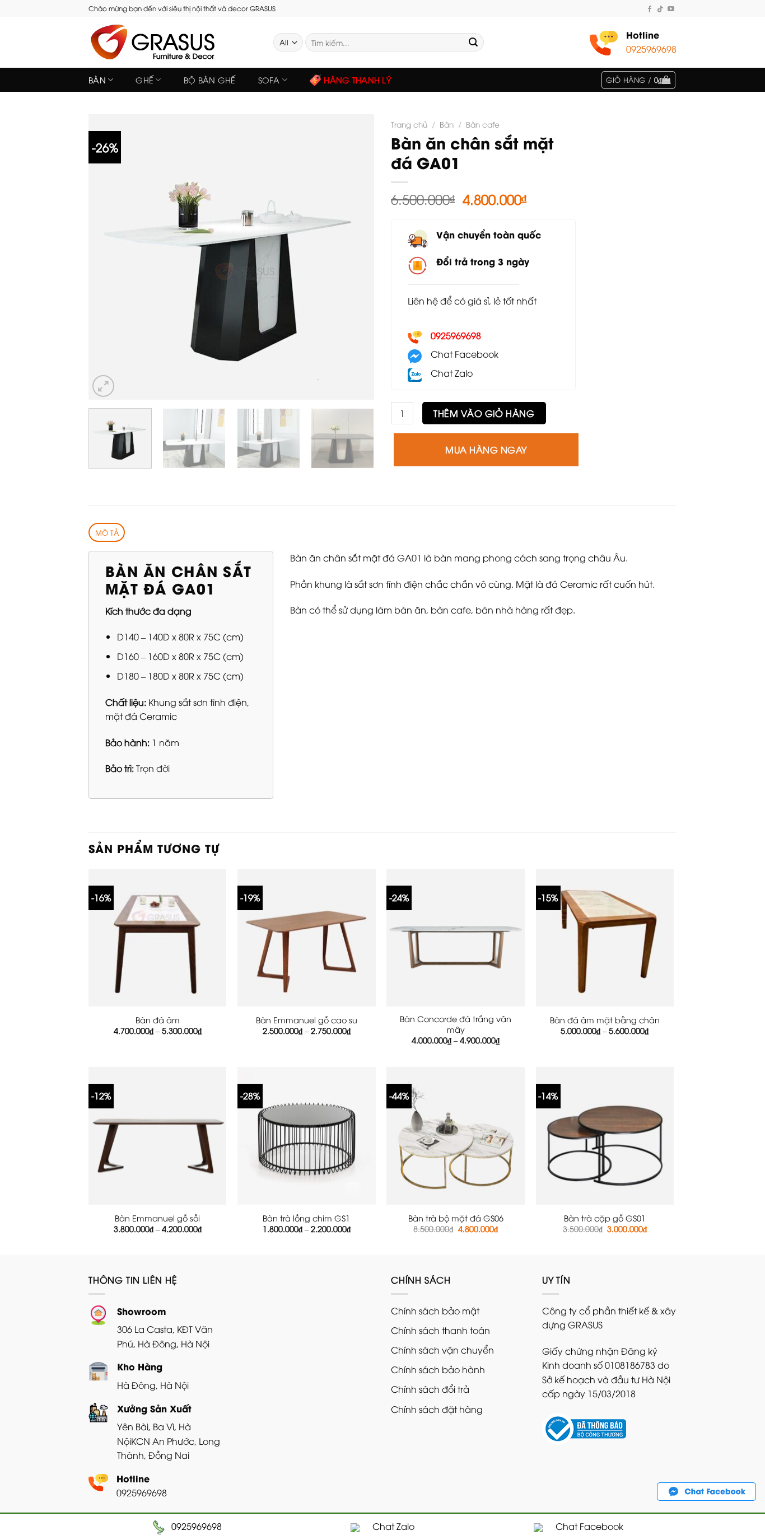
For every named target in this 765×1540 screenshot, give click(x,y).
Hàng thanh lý (357, 79)
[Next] (354, 256)
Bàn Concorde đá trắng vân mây (455, 1024)
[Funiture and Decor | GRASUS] (172, 42)
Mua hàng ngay (485, 449)
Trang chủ (409, 124)
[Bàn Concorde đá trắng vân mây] (455, 938)
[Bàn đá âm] (157, 938)
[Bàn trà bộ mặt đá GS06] (455, 1136)
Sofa (269, 79)
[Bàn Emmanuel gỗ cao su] (306, 938)
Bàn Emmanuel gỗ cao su (306, 1020)
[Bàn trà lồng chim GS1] (306, 1136)
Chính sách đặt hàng (437, 1409)
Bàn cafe (483, 124)
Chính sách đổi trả (430, 1389)
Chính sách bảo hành (438, 1369)
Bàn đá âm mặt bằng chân (605, 1020)
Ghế (144, 79)
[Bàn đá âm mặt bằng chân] (605, 938)
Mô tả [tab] (107, 532)
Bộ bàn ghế (210, 79)
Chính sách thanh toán (440, 1330)
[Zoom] (103, 386)
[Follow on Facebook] (649, 8)
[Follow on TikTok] (660, 8)
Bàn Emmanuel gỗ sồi (157, 1218)
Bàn (97, 79)
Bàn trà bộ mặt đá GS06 (455, 1218)
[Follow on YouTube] (671, 8)
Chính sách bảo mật (435, 1310)
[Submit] (473, 42)
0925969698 (651, 49)
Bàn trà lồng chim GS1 (306, 1218)
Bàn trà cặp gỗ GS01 (605, 1218)
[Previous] (108, 256)
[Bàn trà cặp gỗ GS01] (605, 1136)
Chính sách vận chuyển (442, 1350)
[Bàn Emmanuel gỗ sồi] (157, 1136)
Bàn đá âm (158, 1020)
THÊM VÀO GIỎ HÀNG (483, 413)
